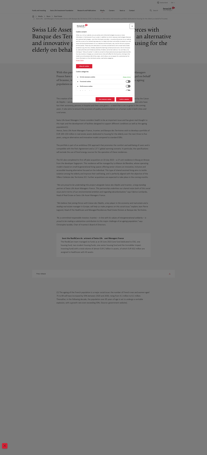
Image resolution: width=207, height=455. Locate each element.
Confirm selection (124, 99)
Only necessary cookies (105, 99)
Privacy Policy (80, 60)
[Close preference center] (132, 26)
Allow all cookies (84, 66)
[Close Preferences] (4, 446)
